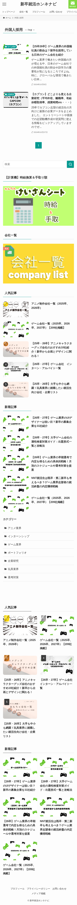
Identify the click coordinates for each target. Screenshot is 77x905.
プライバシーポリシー (38, 888)
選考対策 (13, 577)
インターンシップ (18, 536)
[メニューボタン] (4, 4)
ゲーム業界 (14, 544)
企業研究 (13, 560)
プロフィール (18, 888)
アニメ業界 (14, 528)
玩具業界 (13, 569)
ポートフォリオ (17, 552)
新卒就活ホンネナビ (38, 4)
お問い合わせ (59, 888)
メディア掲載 (38, 893)
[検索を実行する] (70, 164)
